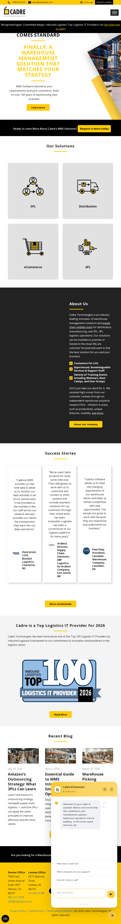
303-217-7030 (16, 897)
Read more (33, 191)
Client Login (88, 2)
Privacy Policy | (19, 911)
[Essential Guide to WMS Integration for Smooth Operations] (60, 756)
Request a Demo (104, 2)
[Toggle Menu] (114, 12)
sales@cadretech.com (42, 2)
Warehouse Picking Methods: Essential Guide (96, 781)
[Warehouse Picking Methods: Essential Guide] (97, 756)
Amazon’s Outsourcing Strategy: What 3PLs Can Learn (22, 781)
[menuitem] (87, 2)
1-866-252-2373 (19, 2)
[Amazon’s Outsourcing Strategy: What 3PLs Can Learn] (23, 756)
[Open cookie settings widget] (5, 918)
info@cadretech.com (20, 901)
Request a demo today (94, 128)
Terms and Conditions (59, 911)
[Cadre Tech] (14, 12)
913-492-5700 (36, 893)
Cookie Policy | (37, 911)
